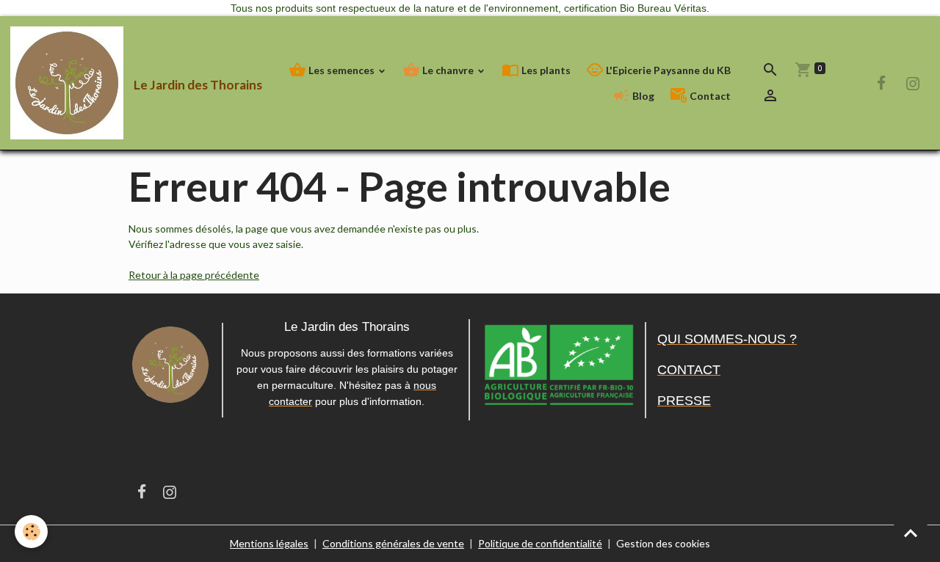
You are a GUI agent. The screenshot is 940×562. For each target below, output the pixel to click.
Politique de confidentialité (540, 543)
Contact (709, 96)
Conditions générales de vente (393, 543)
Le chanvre (448, 70)
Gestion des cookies (663, 543)
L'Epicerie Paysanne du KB (667, 70)
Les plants (545, 70)
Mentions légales (269, 543)
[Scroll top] (910, 532)
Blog (642, 96)
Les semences (341, 70)
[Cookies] (31, 531)
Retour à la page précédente (194, 275)
